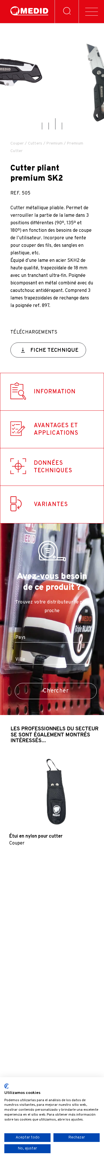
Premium (54, 143)
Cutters (35, 143)
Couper (17, 143)
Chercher (55, 691)
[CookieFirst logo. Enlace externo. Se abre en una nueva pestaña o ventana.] (6, 1086)
